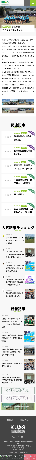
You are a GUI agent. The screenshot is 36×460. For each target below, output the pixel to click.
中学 (18, 437)
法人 (13, 437)
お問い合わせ (24, 420)
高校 (22, 437)
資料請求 (10, 420)
